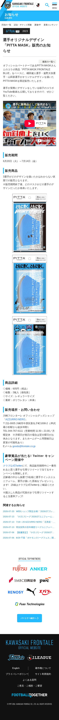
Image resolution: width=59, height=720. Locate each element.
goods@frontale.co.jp (24, 446)
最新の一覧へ (48, 61)
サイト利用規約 (43, 674)
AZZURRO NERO (15, 419)
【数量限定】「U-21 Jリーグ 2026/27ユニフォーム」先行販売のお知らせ (36, 532)
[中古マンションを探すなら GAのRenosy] (15, 590)
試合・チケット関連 (23, 25)
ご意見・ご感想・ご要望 (29, 686)
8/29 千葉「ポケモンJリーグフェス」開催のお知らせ (36, 537)
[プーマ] (31, 590)
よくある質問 (29, 680)
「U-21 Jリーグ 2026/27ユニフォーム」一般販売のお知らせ (36, 516)
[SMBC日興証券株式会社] (22, 579)
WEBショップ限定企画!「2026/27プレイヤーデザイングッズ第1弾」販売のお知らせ (36, 511)
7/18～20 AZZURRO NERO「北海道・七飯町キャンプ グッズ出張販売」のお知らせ (36, 522)
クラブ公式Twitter (12, 465)
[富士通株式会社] (19, 567)
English (16, 668)
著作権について (43, 668)
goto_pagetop (52, 694)
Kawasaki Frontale (23, 5)
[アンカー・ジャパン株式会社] (38, 567)
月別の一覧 (6, 25)
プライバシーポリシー (17, 674)
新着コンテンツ (50, 25)
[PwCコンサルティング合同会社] (44, 579)
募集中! (37, 25)
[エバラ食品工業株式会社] (45, 590)
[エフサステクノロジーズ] (29, 602)
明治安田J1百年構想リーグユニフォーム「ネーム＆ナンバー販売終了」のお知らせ (36, 527)
